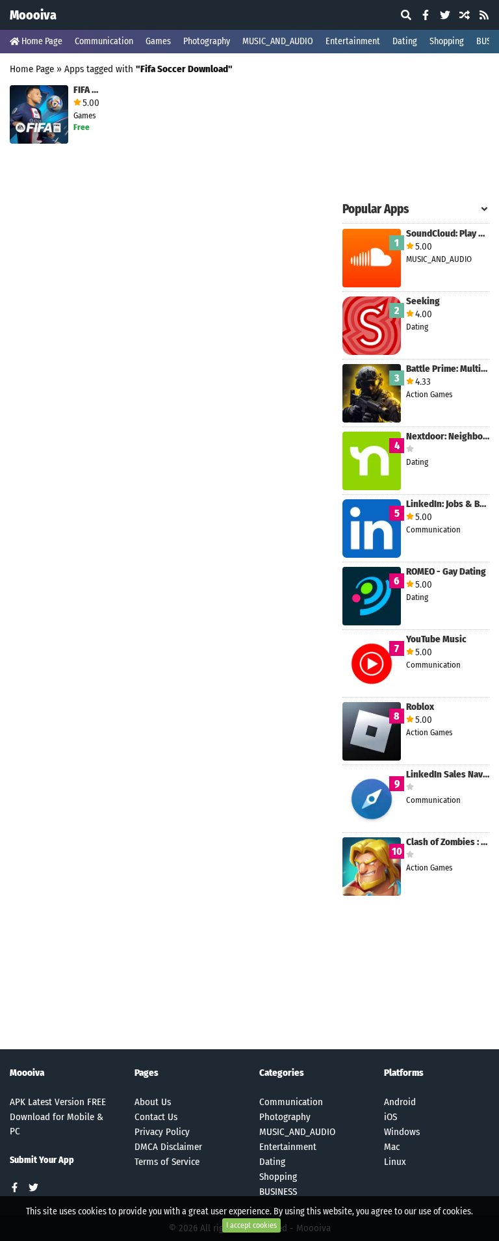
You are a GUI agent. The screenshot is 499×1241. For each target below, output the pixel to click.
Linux (395, 1162)
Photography (206, 41)
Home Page (40, 41)
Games (158, 41)
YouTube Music (436, 639)
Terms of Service (166, 1162)
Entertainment (353, 41)
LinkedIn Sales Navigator (447, 774)
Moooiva (33, 15)
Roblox (420, 707)
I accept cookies (251, 1225)
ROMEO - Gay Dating (446, 572)
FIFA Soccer (87, 90)
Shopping (446, 41)
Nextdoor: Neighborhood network (447, 436)
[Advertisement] (415, 129)
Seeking (423, 301)
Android (400, 1102)
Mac (392, 1147)
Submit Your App (42, 1160)
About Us (152, 1102)
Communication (104, 41)
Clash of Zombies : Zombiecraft (447, 842)
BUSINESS (278, 1191)
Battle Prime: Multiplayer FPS (447, 369)
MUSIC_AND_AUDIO (277, 41)
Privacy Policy (162, 1132)
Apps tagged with (148, 69)
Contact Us (155, 1117)
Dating (404, 41)
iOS (390, 1117)
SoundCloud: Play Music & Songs (447, 234)
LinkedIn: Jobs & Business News (447, 504)
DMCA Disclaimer (168, 1147)
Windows (402, 1132)
